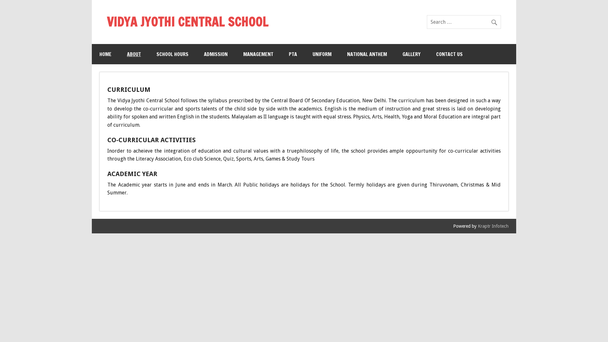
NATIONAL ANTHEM (367, 54)
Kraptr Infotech (493, 226)
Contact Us (449, 54)
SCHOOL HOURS (172, 54)
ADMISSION (216, 54)
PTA (293, 54)
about (134, 54)
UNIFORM (322, 54)
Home (105, 54)
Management (258, 54)
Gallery (411, 54)
